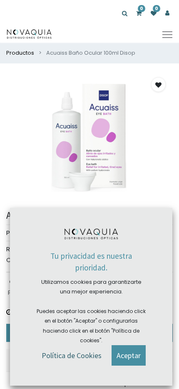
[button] (158, 84)
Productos (20, 53)
